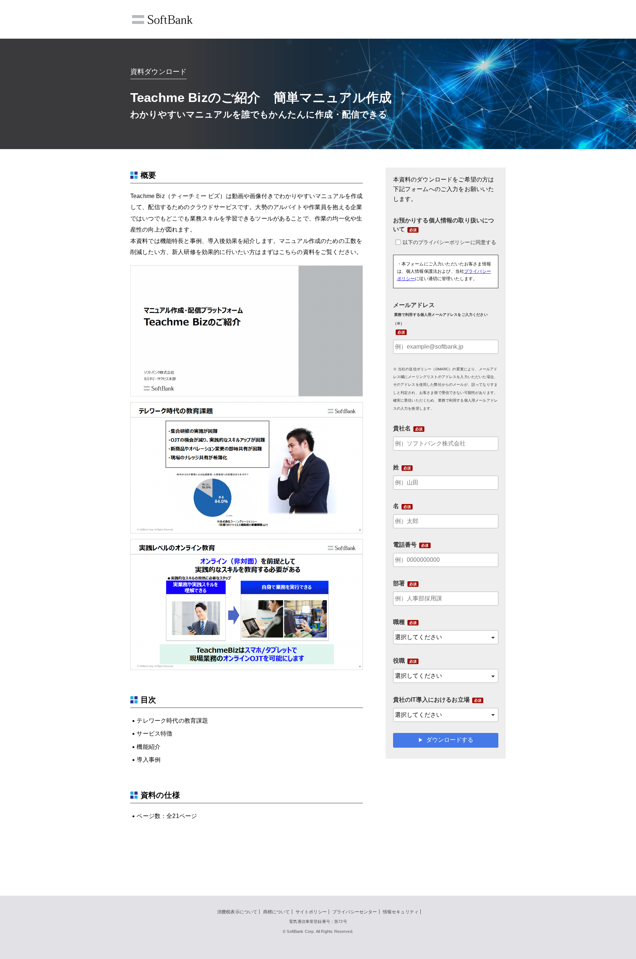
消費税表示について (237, 911)
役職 (399, 660)
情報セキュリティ (400, 911)
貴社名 (402, 428)
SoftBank (162, 19)
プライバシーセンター (354, 911)
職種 (399, 622)
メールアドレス (440, 313)
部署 (399, 583)
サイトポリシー (311, 911)
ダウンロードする (449, 740)
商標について (276, 911)
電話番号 (405, 545)
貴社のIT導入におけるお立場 (431, 700)
